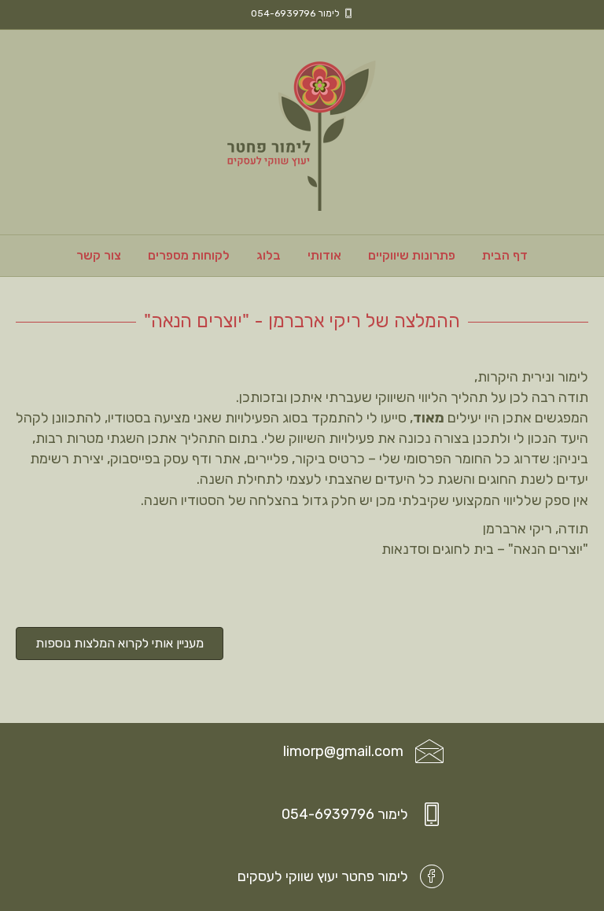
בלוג (268, 255)
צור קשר (98, 255)
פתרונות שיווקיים (411, 255)
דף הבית (505, 255)
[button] (119, 643)
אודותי (324, 255)
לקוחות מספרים (189, 255)
